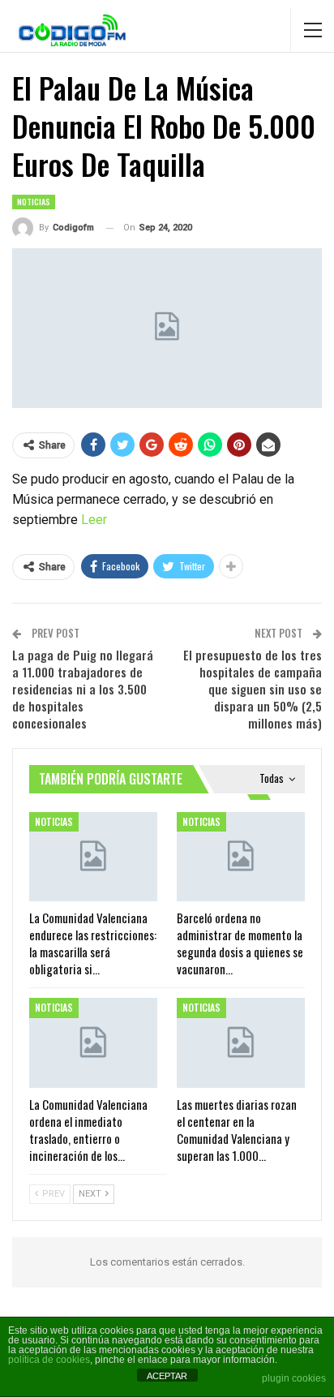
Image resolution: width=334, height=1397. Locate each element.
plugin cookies (294, 1378)
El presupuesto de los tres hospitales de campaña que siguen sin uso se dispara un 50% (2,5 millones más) (252, 689)
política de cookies (49, 1359)
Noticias (33, 202)
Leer (94, 519)
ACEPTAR (167, 1376)
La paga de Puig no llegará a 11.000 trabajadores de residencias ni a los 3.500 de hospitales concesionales (82, 689)
